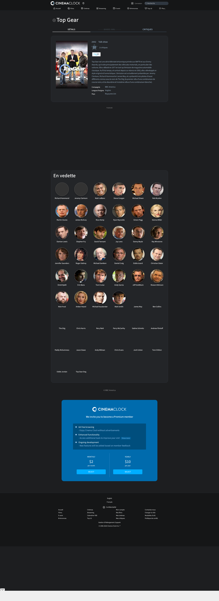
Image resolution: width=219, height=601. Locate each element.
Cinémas (86, 8)
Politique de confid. (151, 518)
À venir (118, 8)
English (109, 498)
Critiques (148, 29)
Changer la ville (150, 513)
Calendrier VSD (92, 515)
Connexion (138, 3)
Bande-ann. (109, 29)
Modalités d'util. (150, 515)
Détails (71, 29)
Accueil (58, 8)
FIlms (72, 8)
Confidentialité (111, 507)
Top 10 (149, 8)
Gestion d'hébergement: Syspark (109, 522)
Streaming (102, 8)
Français (109, 502)
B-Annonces (134, 8)
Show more (126, 438)
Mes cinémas (120, 515)
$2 (91, 464)
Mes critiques (120, 518)
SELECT (91, 472)
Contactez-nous (150, 510)
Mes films (119, 513)
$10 (128, 464)
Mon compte (120, 510)
